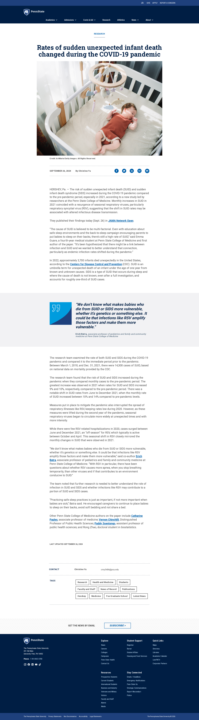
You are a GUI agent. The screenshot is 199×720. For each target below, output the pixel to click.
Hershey (82, 596)
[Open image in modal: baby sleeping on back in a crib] (99, 108)
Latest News (139, 596)
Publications (128, 589)
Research (99, 34)
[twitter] (124, 171)
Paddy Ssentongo (105, 523)
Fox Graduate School (117, 596)
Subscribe (117, 625)
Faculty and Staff (86, 589)
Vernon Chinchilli (109, 519)
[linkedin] (132, 171)
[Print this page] (147, 171)
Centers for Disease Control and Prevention (96, 264)
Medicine (96, 596)
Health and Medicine (103, 582)
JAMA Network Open (120, 220)
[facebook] (116, 171)
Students (123, 582)
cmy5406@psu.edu (110, 569)
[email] (139, 171)
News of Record (109, 589)
